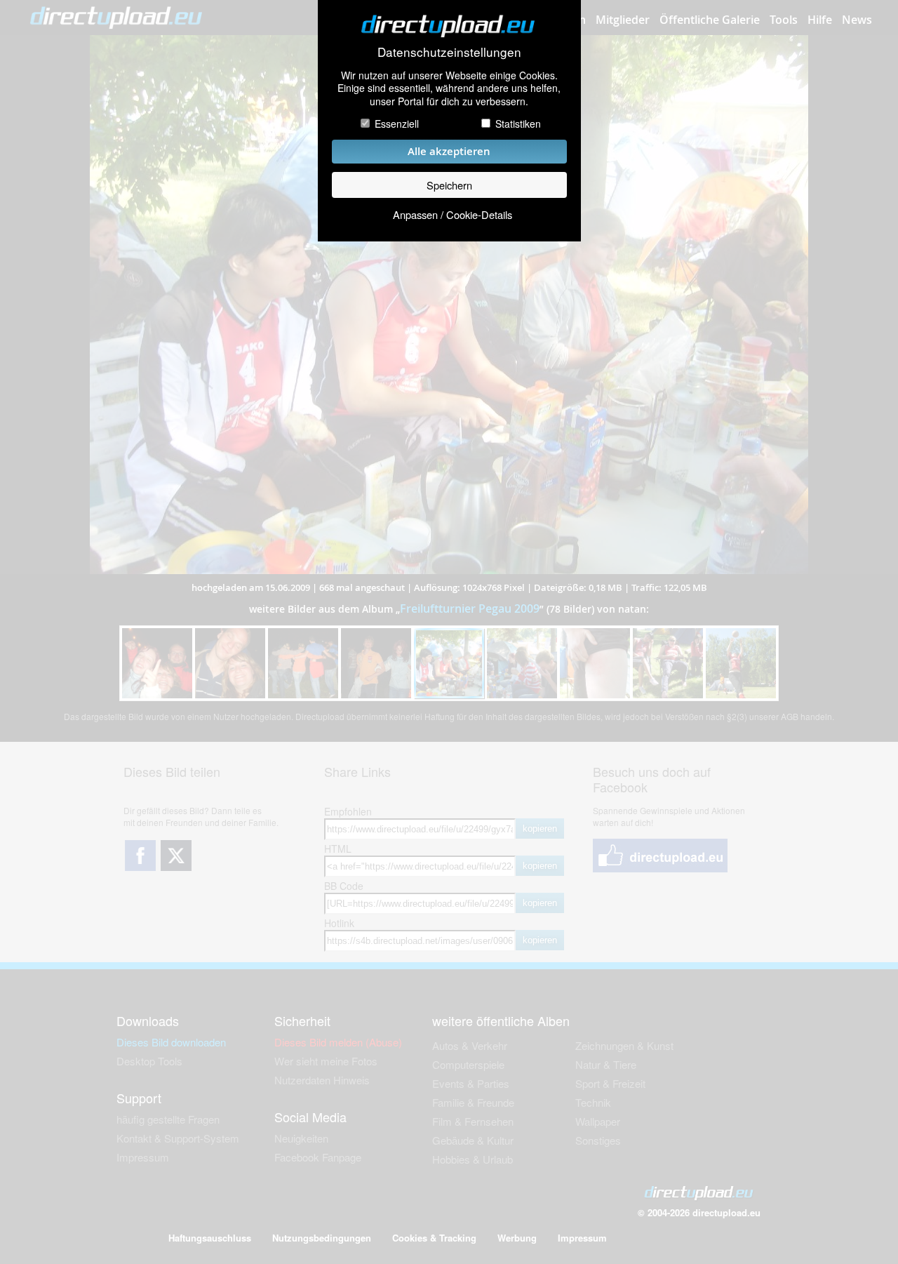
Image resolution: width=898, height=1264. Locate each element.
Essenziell (397, 124)
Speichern (449, 185)
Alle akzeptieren (449, 151)
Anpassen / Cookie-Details (452, 214)
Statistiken (518, 124)
